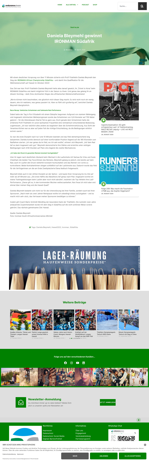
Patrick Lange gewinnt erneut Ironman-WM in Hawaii (40, 334)
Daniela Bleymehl (43, 227)
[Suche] (142, 6)
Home (60, 5)
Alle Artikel (71, 5)
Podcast (85, 5)
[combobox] (127, 6)
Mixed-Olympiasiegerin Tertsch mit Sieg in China (127, 333)
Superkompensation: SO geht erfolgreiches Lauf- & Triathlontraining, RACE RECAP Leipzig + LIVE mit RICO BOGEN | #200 (117, 128)
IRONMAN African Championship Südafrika (35, 80)
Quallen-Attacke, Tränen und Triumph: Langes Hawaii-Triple (20, 334)
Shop (95, 5)
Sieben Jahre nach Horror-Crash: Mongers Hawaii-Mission (63, 334)
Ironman (65, 227)
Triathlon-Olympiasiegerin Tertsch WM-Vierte (106, 333)
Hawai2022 (56, 227)
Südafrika (74, 227)
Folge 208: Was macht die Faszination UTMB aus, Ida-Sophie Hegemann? (117, 190)
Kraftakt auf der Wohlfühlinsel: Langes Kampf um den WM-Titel (84, 334)
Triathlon (74, 27)
